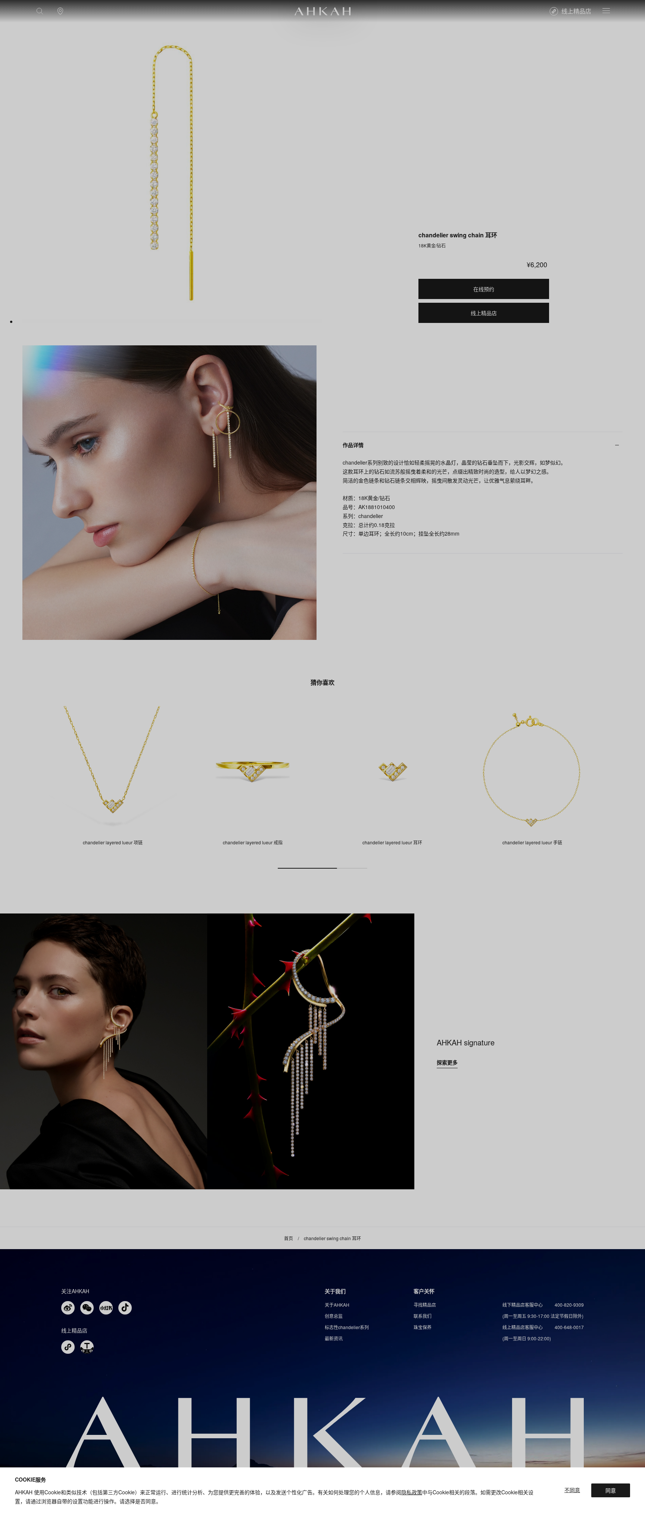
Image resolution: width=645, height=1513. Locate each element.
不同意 (572, 1490)
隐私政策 (411, 1492)
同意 (610, 1490)
